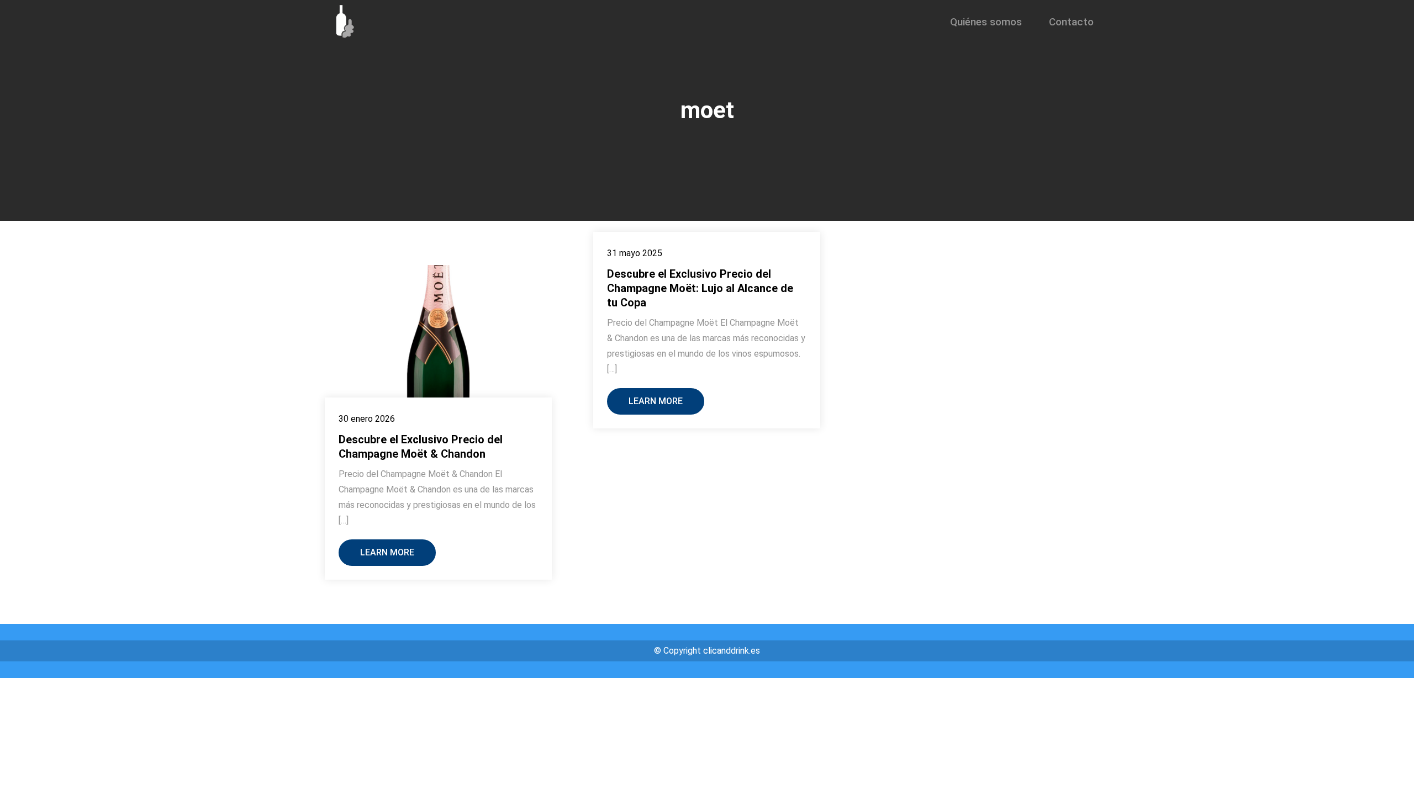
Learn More (387, 552)
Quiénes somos (986, 21)
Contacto (1071, 21)
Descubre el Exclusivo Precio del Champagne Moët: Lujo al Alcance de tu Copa (700, 288)
